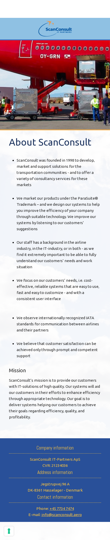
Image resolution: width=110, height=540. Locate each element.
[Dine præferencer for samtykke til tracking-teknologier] (9, 531)
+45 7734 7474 (62, 508)
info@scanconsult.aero (61, 514)
